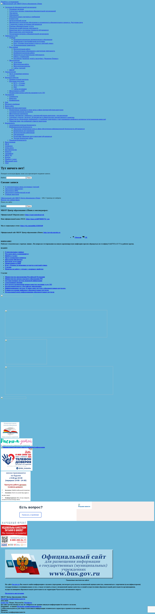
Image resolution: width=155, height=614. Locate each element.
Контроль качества (11, 77)
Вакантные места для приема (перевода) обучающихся (29, 30)
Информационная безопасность (20, 127)
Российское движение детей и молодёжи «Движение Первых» (36, 58)
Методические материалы (18, 113)
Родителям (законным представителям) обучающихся (32, 136)
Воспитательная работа (21, 49)
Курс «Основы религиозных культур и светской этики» (33, 43)
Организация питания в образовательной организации (29, 34)
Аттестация (17, 62)
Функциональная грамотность (24, 45)
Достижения (9, 94)
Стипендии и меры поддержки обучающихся (25, 24)
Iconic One (5, 603)
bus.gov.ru (16, 584)
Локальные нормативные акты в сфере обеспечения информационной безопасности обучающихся (49, 129)
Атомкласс (9, 146)
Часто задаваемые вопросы (19, 74)
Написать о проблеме (30, 515)
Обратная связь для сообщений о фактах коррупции (28, 121)
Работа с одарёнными (21, 56)
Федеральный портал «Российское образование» (23, 286)
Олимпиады (13, 96)
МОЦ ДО (8, 155)
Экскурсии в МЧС (11, 190)
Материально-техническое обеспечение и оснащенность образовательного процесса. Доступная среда (46, 22)
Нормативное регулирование (23, 131)
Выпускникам (10, 142)
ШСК (7, 144)
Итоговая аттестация (16, 81)
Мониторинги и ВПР (17, 91)
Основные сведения (16, 9)
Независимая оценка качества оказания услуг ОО (27, 93)
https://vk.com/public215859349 (31, 226)
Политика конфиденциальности (13, 599)
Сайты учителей (19, 68)
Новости (8, 151)
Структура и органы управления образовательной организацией (32, 11)
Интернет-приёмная (12, 104)
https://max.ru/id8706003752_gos (38, 219)
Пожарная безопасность (17, 140)
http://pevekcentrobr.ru (51, 232)
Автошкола (9, 153)
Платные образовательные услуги (21, 26)
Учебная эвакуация (12, 194)
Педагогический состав (17, 20)
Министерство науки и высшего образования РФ (24, 279)
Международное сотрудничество (21, 32)
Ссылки (12, 75)
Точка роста (9, 148)
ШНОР (11, 70)
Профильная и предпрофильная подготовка (29, 41)
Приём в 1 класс (11, 159)
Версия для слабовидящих (10, 200)
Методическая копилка (21, 66)
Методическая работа (21, 64)
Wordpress (28, 603)
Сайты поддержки (20, 89)
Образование (14, 15)
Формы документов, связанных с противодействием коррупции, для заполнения (38, 115)
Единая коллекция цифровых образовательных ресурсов (27, 290)
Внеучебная (13, 47)
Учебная (12, 38)
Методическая (14, 60)
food (6, 102)
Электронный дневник (13, 282)
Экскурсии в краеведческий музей (17, 192)
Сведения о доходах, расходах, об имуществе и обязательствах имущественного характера (41, 117)
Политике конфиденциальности (29, 606)
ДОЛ (7, 163)
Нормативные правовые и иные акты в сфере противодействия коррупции (36, 110)
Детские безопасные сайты (23, 138)
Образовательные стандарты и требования (24, 17)
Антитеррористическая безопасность (22, 125)
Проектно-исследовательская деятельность (28, 55)
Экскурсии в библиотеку (14, 189)
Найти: (3, 178)
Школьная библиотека (13, 259)
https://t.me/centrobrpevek (34, 215)
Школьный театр (11, 161)
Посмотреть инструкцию (14, 593)
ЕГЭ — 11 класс (19, 83)
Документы (13, 13)
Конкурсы (13, 98)
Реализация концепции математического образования (32, 39)
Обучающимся (18, 134)
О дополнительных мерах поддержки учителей (22, 187)
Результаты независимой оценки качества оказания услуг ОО (28, 284)
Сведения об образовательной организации (20, 7)
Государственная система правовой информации (23, 281)
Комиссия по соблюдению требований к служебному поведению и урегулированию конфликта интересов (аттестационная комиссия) (57, 119)
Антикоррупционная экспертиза (21, 112)
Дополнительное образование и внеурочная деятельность (34, 51)
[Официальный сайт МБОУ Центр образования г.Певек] (21, 4)
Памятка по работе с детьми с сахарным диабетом (24, 269)
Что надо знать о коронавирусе (17, 254)
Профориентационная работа (24, 53)
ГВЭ (15, 87)
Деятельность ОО (11, 36)
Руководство (13, 19)
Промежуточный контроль (18, 79)
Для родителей (10, 72)
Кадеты (7, 157)
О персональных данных (14, 252)
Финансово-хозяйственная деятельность (23, 28)
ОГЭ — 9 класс (19, 85)
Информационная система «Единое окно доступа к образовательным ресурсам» (35, 288)
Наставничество (11, 150)
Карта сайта (9, 106)
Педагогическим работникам (23, 132)
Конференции (14, 100)
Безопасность (10, 123)
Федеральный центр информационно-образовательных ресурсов (29, 292)
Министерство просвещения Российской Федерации (25, 277)
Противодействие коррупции (15, 108)
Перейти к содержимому (10, 2)
